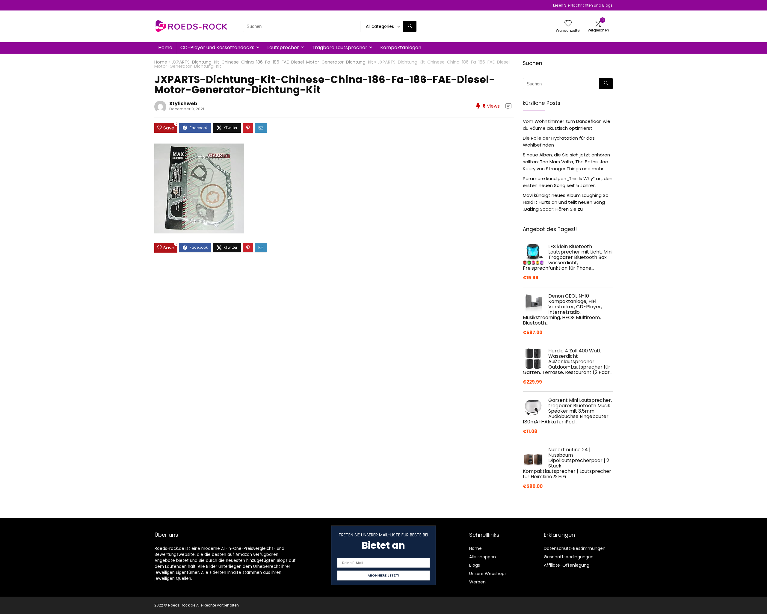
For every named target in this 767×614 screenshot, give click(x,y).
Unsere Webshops (488, 574)
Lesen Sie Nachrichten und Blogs (583, 5)
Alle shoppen (482, 557)
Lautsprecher (283, 47)
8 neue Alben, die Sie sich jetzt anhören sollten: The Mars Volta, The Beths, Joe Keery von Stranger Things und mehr (566, 162)
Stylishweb (183, 103)
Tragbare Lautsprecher (339, 47)
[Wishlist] (568, 24)
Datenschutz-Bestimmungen (575, 548)
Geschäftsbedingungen (569, 557)
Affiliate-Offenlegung (566, 565)
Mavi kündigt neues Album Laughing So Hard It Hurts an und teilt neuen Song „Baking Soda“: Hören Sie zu (566, 202)
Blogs (474, 565)
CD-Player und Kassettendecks (217, 47)
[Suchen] (409, 26)
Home (165, 47)
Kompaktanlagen (400, 47)
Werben (477, 582)
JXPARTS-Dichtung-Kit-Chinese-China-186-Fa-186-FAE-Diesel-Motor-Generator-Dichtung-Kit (272, 62)
